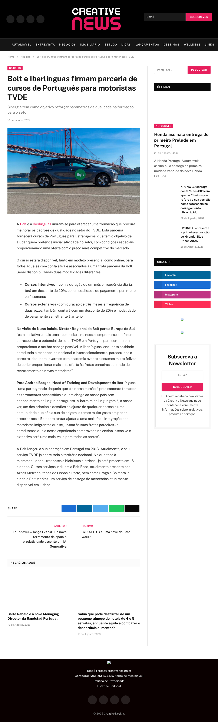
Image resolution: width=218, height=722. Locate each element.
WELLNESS (192, 44)
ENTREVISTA (45, 44)
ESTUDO (111, 44)
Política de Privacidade (109, 680)
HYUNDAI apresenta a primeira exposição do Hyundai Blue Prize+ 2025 (195, 234)
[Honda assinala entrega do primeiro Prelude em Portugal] (182, 112)
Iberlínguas (42, 224)
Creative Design (114, 713)
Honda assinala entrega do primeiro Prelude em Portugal (181, 140)
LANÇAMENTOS (147, 44)
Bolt (23, 224)
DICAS (126, 44)
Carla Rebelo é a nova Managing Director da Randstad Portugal (33, 616)
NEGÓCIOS (67, 44)
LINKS (209, 44)
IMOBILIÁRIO (90, 44)
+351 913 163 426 (101, 675)
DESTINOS (171, 44)
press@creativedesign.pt (114, 670)
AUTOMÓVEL (21, 44)
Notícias (15, 68)
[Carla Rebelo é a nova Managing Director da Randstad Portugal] (38, 590)
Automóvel (163, 126)
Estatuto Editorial (109, 686)
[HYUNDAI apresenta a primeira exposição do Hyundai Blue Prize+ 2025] (165, 233)
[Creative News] (95, 19)
